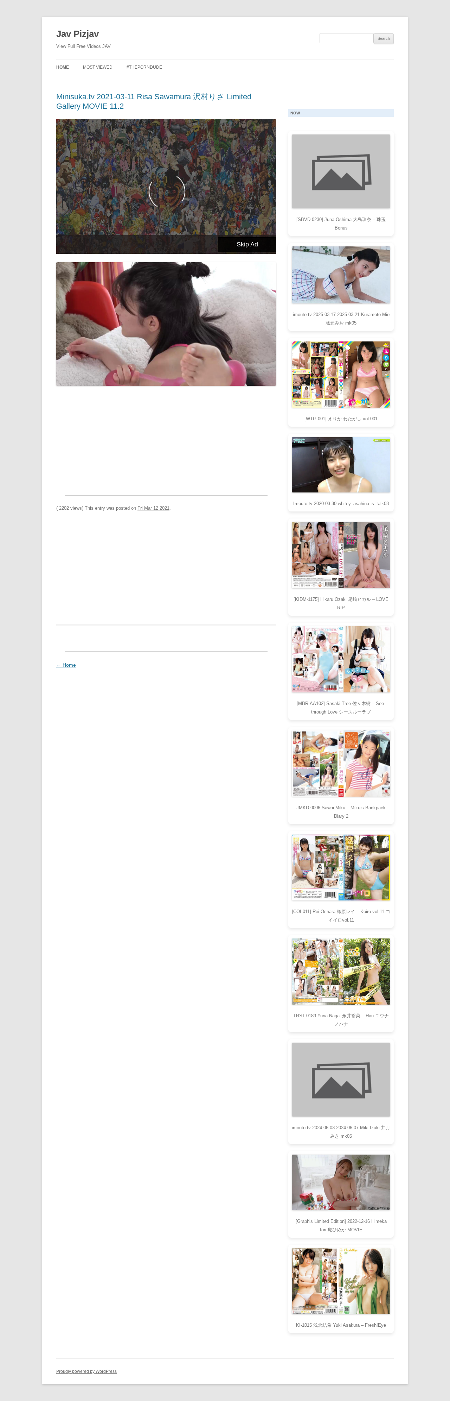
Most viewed (97, 67)
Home (62, 67)
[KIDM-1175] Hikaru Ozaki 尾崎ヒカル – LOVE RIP (341, 603)
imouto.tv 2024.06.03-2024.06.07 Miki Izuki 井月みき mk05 (341, 1132)
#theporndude (144, 67)
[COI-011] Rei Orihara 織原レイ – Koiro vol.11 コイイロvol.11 (341, 916)
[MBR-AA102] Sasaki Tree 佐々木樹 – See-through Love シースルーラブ (341, 708)
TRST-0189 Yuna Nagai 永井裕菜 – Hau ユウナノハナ (341, 1020)
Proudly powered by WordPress (86, 1371)
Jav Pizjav (77, 34)
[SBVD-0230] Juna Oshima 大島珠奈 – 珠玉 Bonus (341, 224)
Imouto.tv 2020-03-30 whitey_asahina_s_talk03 (341, 503)
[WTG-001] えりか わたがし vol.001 (341, 418)
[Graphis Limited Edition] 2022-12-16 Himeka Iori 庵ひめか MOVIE (341, 1225)
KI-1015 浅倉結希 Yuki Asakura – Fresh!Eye (341, 1325)
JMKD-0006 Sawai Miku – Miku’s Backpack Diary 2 (341, 812)
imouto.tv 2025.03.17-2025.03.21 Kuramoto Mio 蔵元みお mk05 (341, 319)
